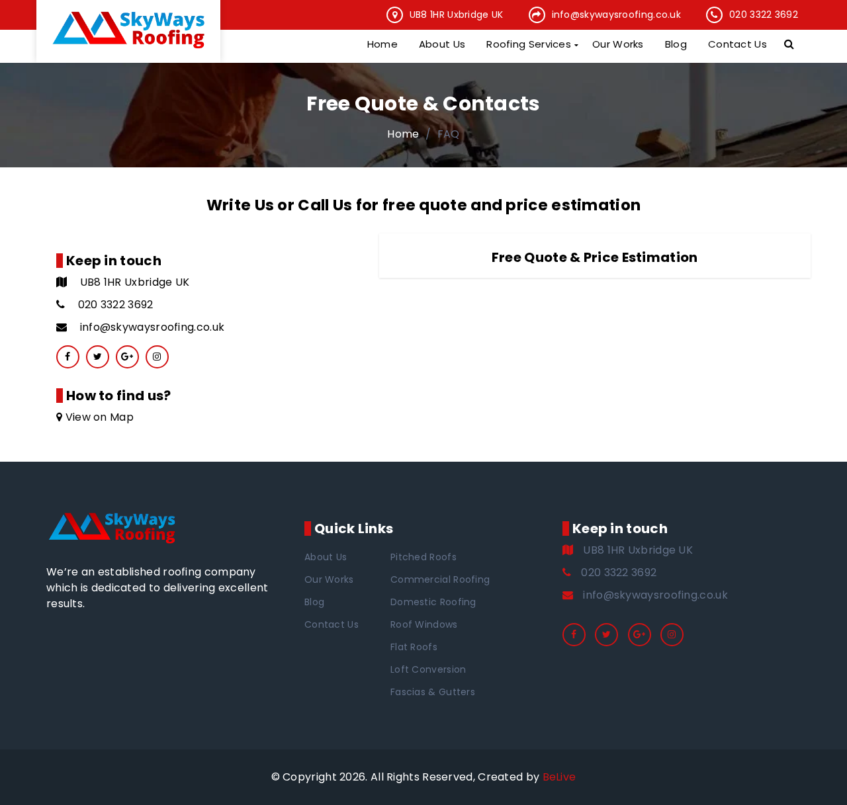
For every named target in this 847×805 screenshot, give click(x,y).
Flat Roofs (413, 647)
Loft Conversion (428, 669)
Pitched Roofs (423, 557)
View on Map (98, 417)
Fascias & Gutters (432, 692)
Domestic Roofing (433, 602)
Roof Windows (424, 624)
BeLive (559, 776)
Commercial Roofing (440, 579)
